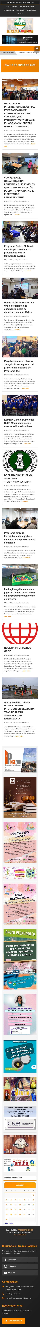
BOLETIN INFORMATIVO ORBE (17, 649)
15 (33, 1205)
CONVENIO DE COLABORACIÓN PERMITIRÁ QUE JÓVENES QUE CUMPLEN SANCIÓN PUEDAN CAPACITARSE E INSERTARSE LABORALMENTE (19, 187)
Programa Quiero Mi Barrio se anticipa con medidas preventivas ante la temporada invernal (19, 251)
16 (6, 1209)
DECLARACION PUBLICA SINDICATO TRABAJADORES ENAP (18, 478)
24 (11, 1214)
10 (11, 1205)
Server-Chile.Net (20, 1235)
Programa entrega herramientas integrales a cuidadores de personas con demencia (19, 538)
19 (20, 1209)
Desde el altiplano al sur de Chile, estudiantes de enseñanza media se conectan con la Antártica (19, 307)
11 (15, 1205)
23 (6, 1214)
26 (20, 1214)
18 (15, 1209)
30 (6, 1219)
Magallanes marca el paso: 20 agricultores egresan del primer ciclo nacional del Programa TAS (19, 366)
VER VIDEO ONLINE (9, 10)
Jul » (11, 1223)
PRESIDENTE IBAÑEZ (25, 1230)
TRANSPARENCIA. (31, 10)
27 (24, 1214)
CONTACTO (20, 13)
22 (33, 1209)
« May (6, 1223)
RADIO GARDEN (20, 10)
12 (20, 1205)
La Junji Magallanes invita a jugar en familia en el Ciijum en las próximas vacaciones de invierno (19, 594)
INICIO (8, 6)
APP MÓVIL (14, 6)
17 (11, 1209)
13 (24, 1205)
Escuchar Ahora (15, 1321)
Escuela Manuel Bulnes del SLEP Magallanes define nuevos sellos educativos (19, 423)
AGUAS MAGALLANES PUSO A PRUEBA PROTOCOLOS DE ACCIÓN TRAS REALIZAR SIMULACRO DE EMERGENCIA (19, 710)
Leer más (17, 215)
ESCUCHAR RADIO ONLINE (27, 6)
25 (15, 1214)
